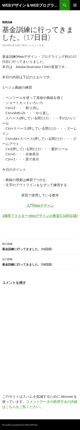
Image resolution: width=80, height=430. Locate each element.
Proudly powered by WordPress (20, 424)
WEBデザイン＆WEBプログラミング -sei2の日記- (31, 5)
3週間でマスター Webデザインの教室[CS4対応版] (40, 216)
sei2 (24, 45)
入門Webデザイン (40, 205)
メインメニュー (75, 5)
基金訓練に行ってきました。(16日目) (27, 246)
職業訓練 (7, 22)
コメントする (36, 45)
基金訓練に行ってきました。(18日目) (27, 262)
